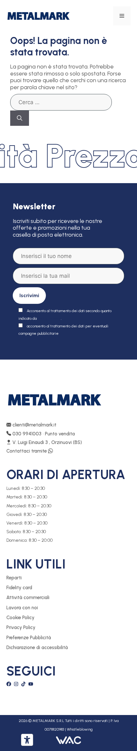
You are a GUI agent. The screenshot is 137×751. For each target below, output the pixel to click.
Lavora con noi (22, 608)
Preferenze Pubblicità (28, 637)
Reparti (14, 578)
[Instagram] (16, 684)
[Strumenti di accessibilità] (27, 740)
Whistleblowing (80, 729)
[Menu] (122, 15)
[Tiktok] (23, 684)
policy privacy (49, 318)
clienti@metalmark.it (33, 425)
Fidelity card (19, 587)
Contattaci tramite (27, 451)
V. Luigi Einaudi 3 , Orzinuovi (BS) (46, 442)
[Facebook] (8, 684)
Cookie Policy (20, 617)
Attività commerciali (27, 597)
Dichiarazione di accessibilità (37, 647)
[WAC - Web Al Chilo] (68, 740)
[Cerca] (19, 118)
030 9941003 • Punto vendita (43, 434)
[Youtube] (30, 684)
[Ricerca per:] (61, 102)
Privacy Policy (20, 627)
